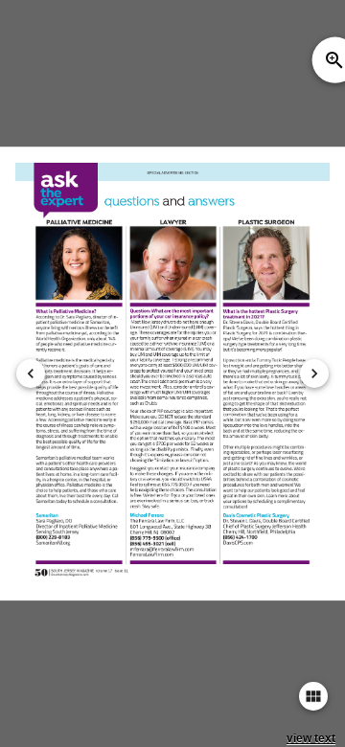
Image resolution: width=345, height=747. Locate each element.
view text (311, 738)
